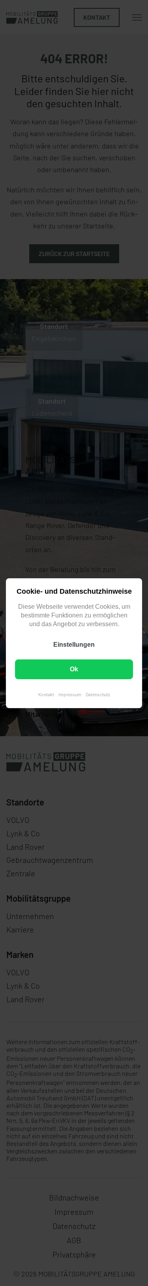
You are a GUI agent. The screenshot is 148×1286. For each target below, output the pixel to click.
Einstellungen (74, 644)
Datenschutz (98, 694)
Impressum (69, 694)
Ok (74, 668)
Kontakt (46, 694)
